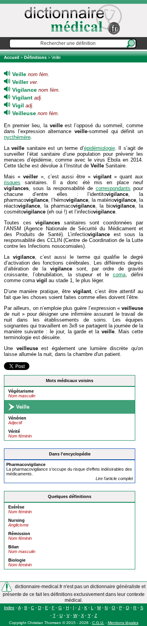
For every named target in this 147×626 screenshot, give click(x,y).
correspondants (113, 188)
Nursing (16, 520)
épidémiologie (99, 148)
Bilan (13, 546)
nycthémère (17, 137)
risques (12, 182)
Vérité (14, 431)
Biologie (16, 560)
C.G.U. (98, 623)
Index (9, 607)
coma (119, 274)
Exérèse (16, 507)
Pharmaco (25, 464)
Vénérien (17, 418)
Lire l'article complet (114, 478)
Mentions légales (123, 623)
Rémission (19, 533)
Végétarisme (21, 391)
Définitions (35, 57)
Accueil (12, 57)
